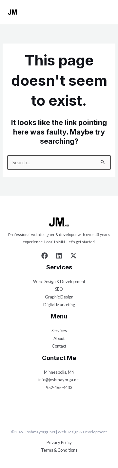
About (59, 338)
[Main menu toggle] (107, 12)
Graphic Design (59, 296)
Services (59, 330)
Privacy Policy (59, 442)
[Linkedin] (59, 255)
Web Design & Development (59, 281)
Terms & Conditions (59, 450)
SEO (59, 289)
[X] (73, 255)
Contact (59, 346)
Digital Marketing (59, 304)
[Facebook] (44, 255)
